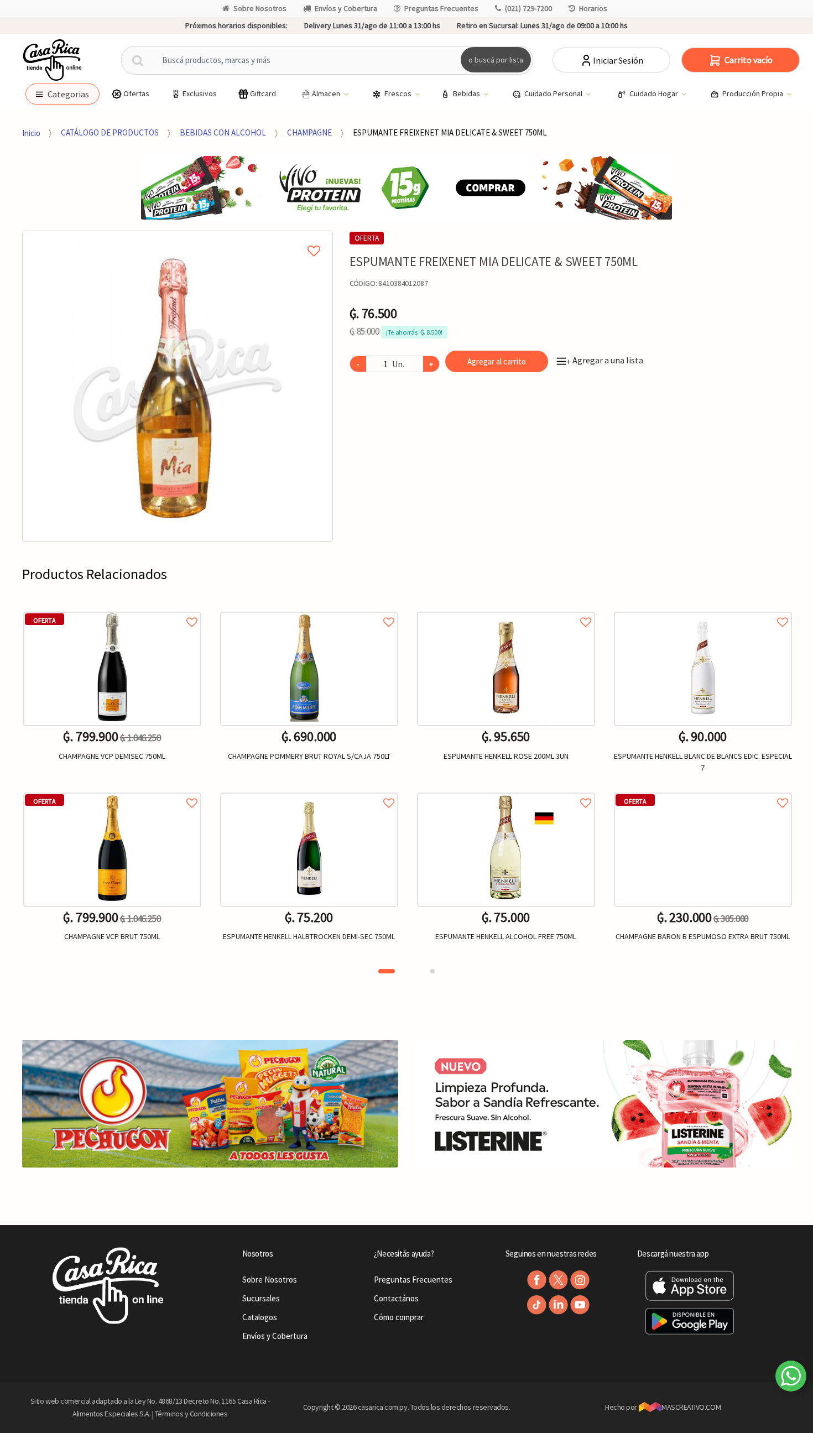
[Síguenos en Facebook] (537, 1280)
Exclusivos (200, 93)
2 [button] (432, 971)
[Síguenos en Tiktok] (537, 1305)
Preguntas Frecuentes (441, 8)
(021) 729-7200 (528, 8)
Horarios (593, 8)
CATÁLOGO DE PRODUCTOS (110, 132)
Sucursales (261, 1298)
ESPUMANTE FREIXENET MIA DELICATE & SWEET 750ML (450, 132)
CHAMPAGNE (309, 132)
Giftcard (263, 93)
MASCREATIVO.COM (691, 1407)
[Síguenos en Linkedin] (558, 1305)
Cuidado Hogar (654, 93)
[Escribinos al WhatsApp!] (790, 1378)
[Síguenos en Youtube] (580, 1305)
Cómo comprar (399, 1317)
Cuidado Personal (554, 93)
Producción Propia (753, 93)
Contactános (396, 1298)
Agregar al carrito (496, 361)
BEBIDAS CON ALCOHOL (223, 132)
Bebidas (467, 93)
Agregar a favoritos (112, 609)
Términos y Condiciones (191, 1414)
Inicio (31, 132)
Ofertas (136, 93)
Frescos (398, 93)
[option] (178, 386)
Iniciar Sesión (618, 60)
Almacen (327, 93)
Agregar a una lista (604, 360)
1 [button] (386, 971)
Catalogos (259, 1317)
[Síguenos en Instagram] (580, 1280)
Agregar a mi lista (177, 238)
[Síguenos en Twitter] (558, 1280)
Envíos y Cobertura (346, 8)
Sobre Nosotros (259, 8)
